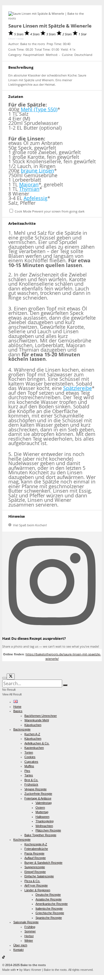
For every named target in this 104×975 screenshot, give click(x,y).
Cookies (29, 757)
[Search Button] (65, 685)
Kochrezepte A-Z (35, 844)
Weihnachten (44, 826)
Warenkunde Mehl (36, 720)
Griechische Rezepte (49, 913)
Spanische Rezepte (48, 917)
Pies (27, 770)
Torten (28, 752)
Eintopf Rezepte (35, 871)
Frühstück (31, 784)
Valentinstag (43, 802)
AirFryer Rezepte (36, 885)
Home (17, 706)
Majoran (29, 184)
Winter (28, 940)
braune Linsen (37, 170)
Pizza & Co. (32, 881)
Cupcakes (31, 761)
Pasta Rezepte (34, 853)
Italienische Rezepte (49, 908)
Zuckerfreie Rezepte (38, 793)
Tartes (28, 775)
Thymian (29, 189)
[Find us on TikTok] (3, 957)
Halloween (42, 816)
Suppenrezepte (34, 867)
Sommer (30, 931)
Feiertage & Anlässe (37, 798)
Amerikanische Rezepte (51, 903)
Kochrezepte (22, 839)
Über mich (20, 945)
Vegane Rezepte (35, 789)
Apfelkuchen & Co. (36, 743)
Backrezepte (22, 729)
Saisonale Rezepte (26, 922)
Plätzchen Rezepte (48, 830)
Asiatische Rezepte (48, 899)
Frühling (29, 927)
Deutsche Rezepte (48, 894)
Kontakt (18, 949)
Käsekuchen (32, 725)
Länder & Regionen (37, 890)
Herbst (29, 936)
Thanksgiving (44, 821)
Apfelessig (35, 198)
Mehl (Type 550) (39, 109)
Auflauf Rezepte (35, 858)
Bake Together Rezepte (40, 835)
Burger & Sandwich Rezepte (43, 862)
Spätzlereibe (77, 388)
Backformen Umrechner (40, 715)
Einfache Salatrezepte (39, 876)
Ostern (40, 807)
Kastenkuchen (34, 747)
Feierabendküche (36, 848)
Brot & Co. (31, 780)
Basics (17, 711)
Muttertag (41, 812)
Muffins (29, 766)
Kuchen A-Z (32, 734)
